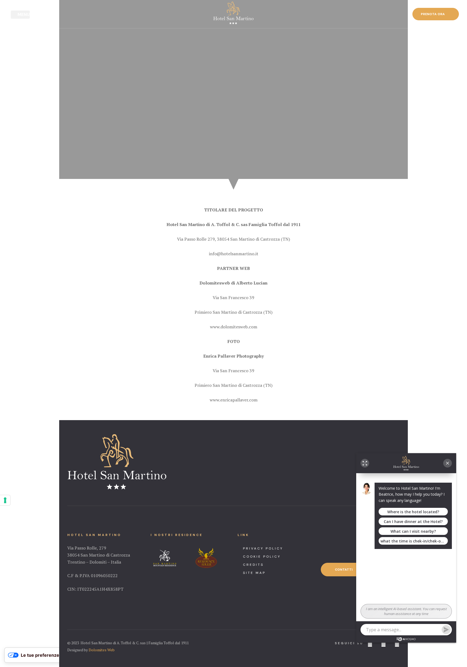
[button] (435, 14)
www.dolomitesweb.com (233, 327)
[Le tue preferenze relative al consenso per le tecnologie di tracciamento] (5, 500)
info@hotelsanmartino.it (233, 254)
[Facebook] (370, 643)
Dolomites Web (102, 649)
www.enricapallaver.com (234, 400)
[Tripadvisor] (397, 643)
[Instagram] (383, 643)
